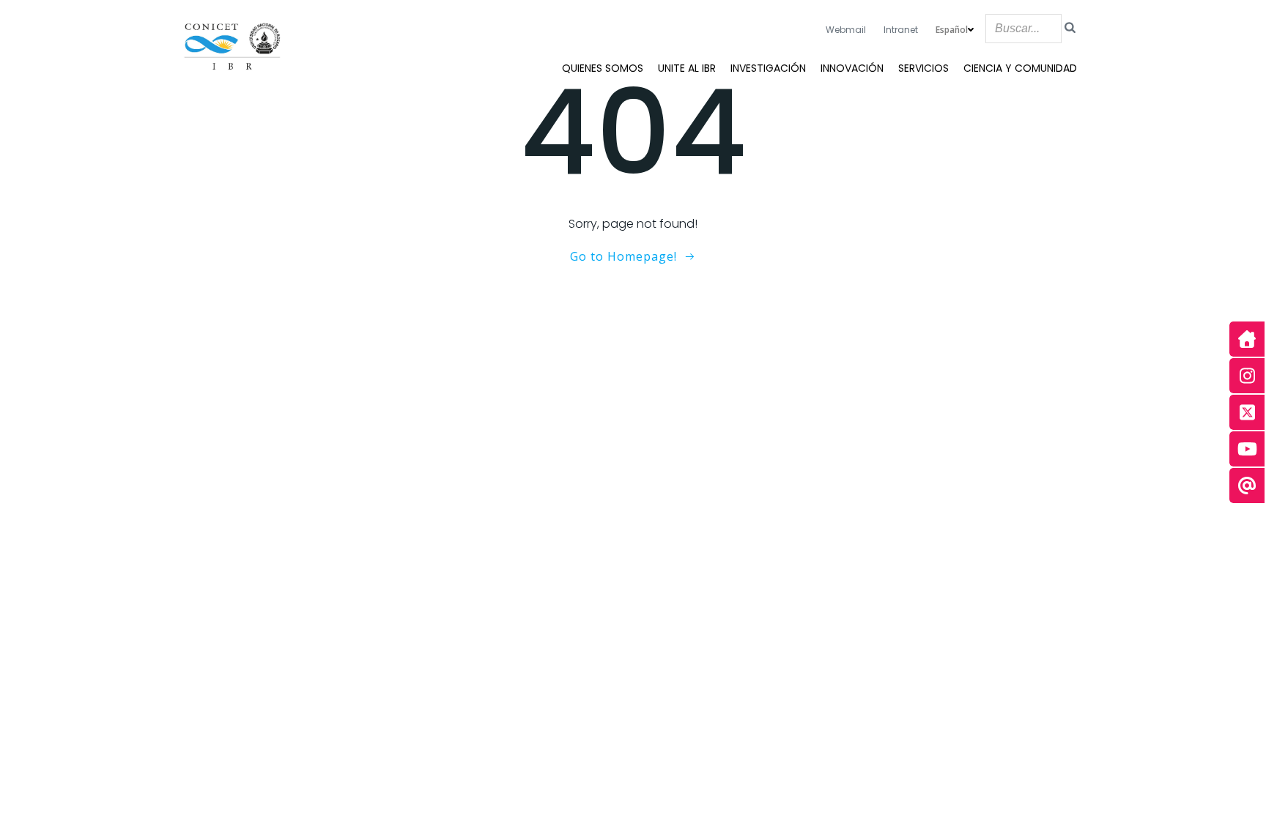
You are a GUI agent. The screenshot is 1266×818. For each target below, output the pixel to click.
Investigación (768, 68)
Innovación (852, 68)
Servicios (923, 68)
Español (952, 29)
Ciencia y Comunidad (1020, 68)
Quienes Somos (602, 68)
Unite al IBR (687, 68)
